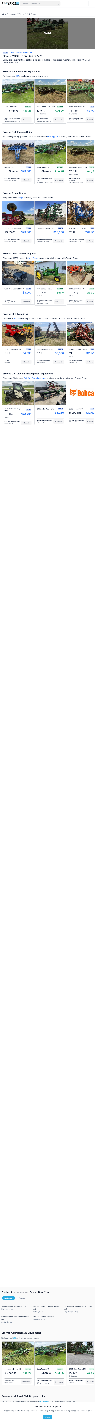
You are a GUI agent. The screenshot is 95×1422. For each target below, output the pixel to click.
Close (47, 1417)
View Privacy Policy (84, 1411)
